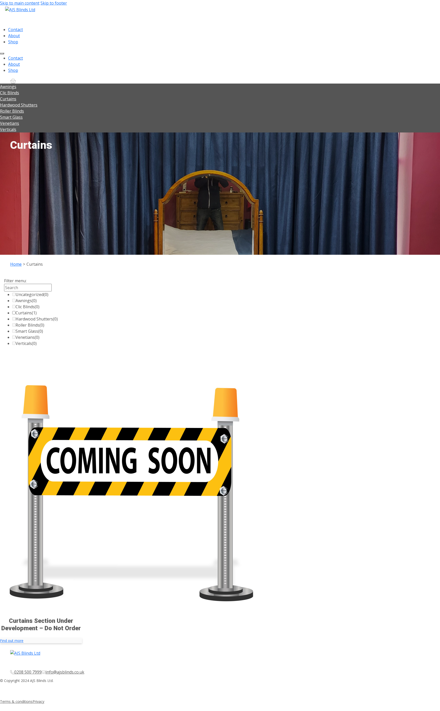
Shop (13, 42)
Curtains (8, 99)
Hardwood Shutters (18, 105)
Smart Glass (11, 117)
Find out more (11, 640)
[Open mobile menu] (2, 53)
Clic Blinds (9, 93)
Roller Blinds (12, 111)
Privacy (38, 701)
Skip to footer (53, 3)
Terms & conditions (16, 701)
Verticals (8, 129)
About (14, 35)
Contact (15, 29)
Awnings (8, 86)
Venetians (9, 123)
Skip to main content (19, 3)
